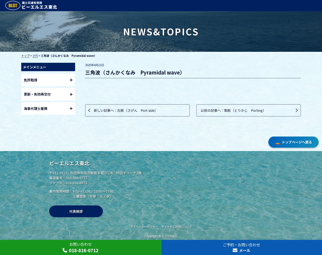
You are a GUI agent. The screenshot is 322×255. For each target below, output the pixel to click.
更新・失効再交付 (48, 94)
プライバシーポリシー (144, 226)
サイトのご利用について (176, 226)
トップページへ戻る (293, 142)
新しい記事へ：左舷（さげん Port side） (126, 110)
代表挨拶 (76, 211)
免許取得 (48, 79)
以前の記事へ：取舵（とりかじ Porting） (233, 110)
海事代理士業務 (48, 108)
